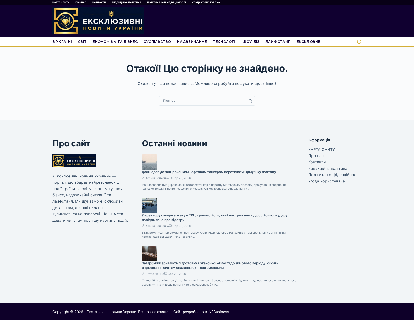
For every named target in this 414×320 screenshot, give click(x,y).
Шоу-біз (251, 41)
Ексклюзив (309, 41)
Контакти (99, 2)
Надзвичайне (192, 41)
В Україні (62, 41)
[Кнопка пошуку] (250, 100)
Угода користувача (206, 2)
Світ (82, 41)
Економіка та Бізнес (115, 41)
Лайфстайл (278, 41)
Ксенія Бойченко (157, 178)
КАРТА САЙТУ (60, 2)
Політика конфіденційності (166, 2)
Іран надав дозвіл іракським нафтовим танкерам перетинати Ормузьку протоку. (209, 172)
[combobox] (202, 101)
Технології (225, 41)
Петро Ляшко (154, 274)
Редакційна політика (126, 2)
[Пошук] (359, 42)
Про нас (80, 2)
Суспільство (157, 41)
